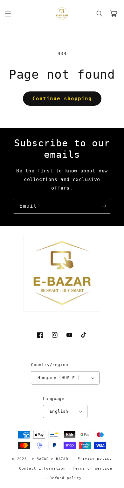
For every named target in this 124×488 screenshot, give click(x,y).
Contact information (42, 468)
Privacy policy (95, 459)
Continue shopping (62, 99)
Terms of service (92, 468)
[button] (8, 14)
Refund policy (65, 478)
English (59, 411)
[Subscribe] (104, 206)
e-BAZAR (40, 459)
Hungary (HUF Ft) (59, 377)
